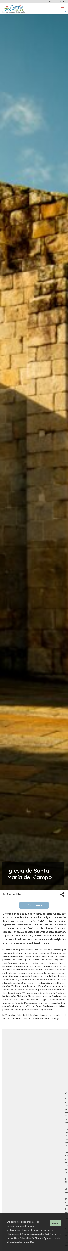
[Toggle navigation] (62, 9)
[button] (62, 894)
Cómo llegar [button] (34, 905)
